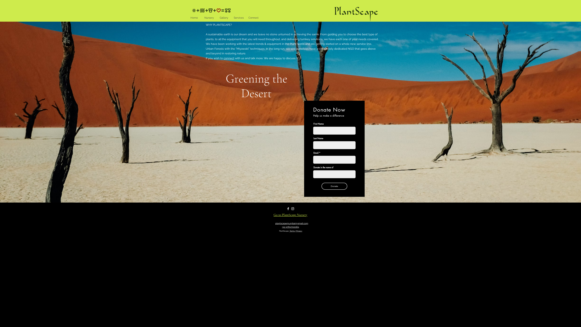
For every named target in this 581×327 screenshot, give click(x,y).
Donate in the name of (323, 167)
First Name (318, 124)
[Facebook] (288, 209)
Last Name (318, 138)
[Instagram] (293, 209)
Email (315, 153)
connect (229, 58)
